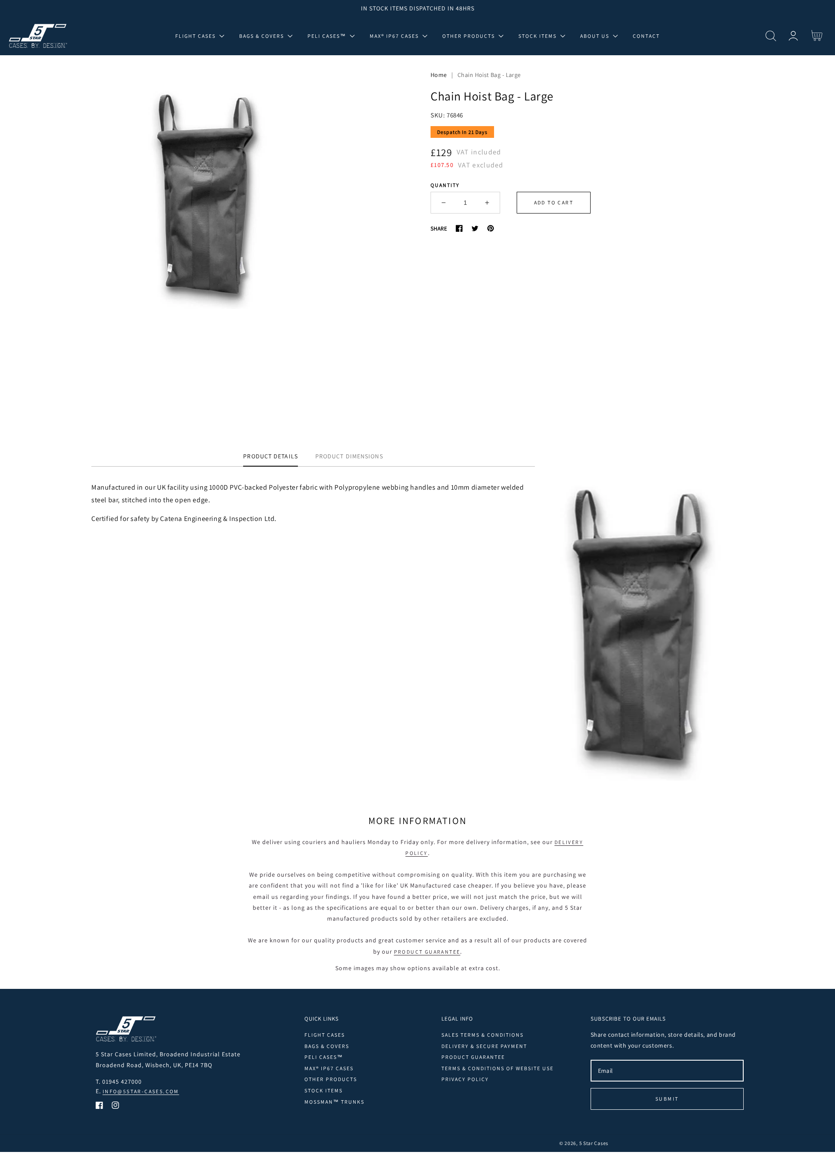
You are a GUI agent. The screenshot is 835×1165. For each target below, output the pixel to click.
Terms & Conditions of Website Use (497, 1068)
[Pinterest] (490, 228)
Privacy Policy (465, 1079)
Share (439, 228)
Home (439, 75)
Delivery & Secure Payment (484, 1046)
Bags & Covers (326, 1046)
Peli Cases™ (323, 1057)
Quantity (445, 185)
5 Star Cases (593, 1143)
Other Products (330, 1079)
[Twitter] (474, 228)
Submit (666, 1098)
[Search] (770, 35)
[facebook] (99, 1107)
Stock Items (323, 1090)
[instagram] (115, 1107)
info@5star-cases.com (141, 1091)
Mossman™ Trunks (334, 1101)
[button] (770, 35)
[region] (417, 8)
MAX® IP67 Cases (329, 1068)
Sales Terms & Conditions (482, 1034)
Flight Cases (324, 1034)
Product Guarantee (427, 951)
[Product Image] (209, 243)
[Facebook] (459, 228)
